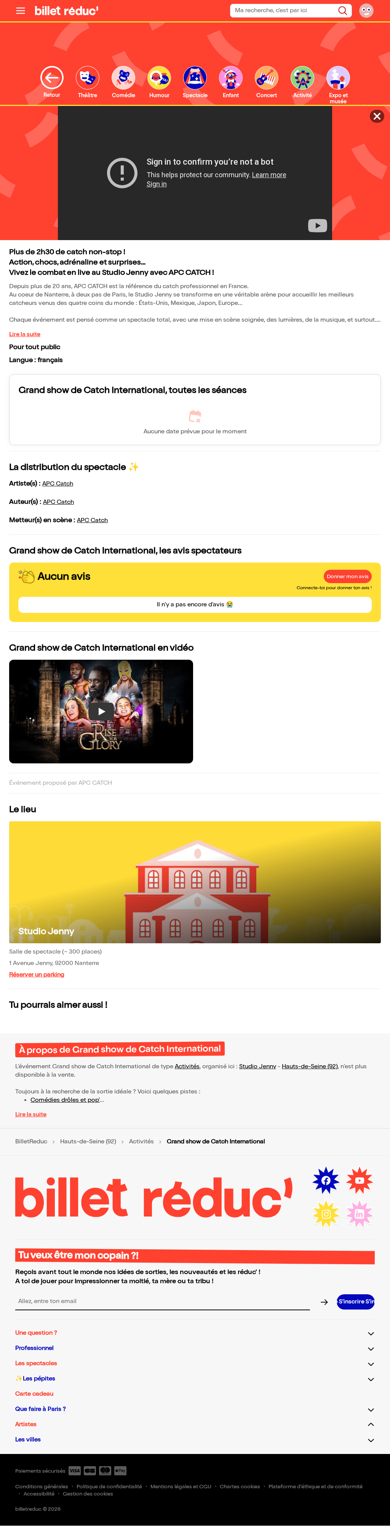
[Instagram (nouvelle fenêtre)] (326, 1214)
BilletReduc (31, 1142)
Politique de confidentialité (109, 1486)
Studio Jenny (46, 931)
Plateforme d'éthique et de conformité (316, 1486)
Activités (187, 1066)
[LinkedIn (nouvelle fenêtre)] (359, 1214)
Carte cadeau (34, 1394)
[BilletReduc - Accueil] (66, 10)
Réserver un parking (36, 974)
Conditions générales (41, 1486)
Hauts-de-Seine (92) (310, 1066)
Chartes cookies (240, 1486)
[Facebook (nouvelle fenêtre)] (326, 1180)
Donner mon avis (348, 576)
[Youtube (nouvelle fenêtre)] (359, 1180)
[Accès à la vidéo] (377, 116)
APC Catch (57, 483)
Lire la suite (24, 334)
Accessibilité (39, 1494)
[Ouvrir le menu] (23, 10)
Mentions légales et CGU (180, 1486)
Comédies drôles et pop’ (65, 1100)
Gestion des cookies (88, 1494)
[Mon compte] (366, 10)
